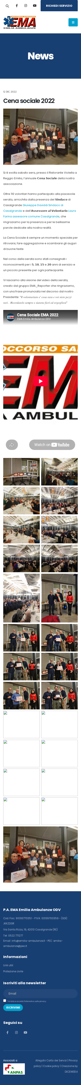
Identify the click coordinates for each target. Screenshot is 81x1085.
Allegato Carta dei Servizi (51, 1060)
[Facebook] (17, 6)
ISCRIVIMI (13, 1007)
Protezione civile (13, 971)
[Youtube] (35, 6)
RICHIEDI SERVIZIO (59, 6)
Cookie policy (51, 1066)
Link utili (8, 965)
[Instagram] (26, 6)
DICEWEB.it (71, 1072)
